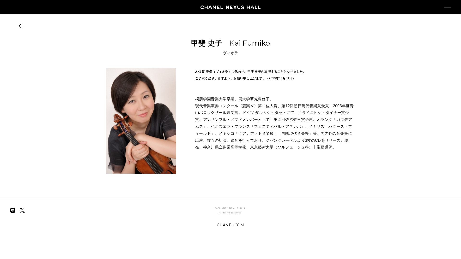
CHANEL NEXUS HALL (230, 7)
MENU (448, 7)
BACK (22, 26)
